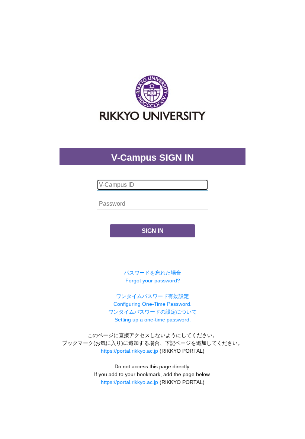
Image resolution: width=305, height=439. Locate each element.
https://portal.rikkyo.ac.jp (129, 351)
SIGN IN (153, 231)
